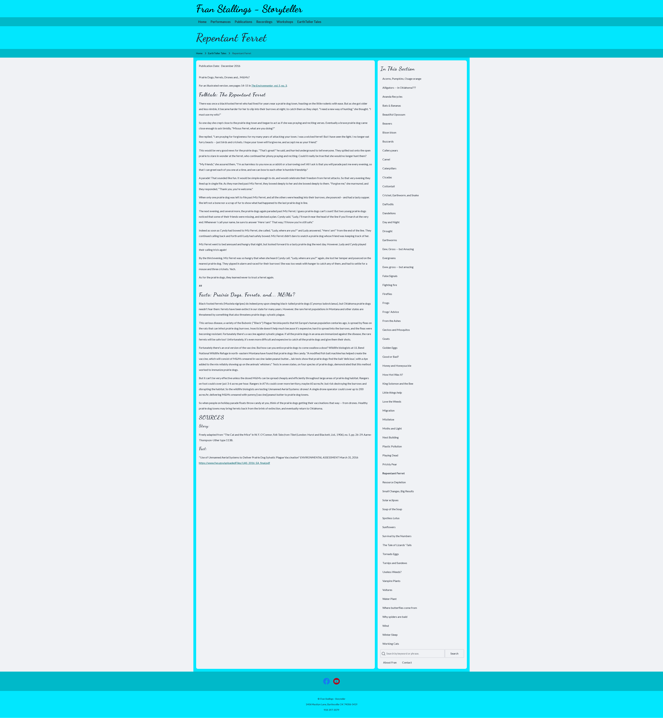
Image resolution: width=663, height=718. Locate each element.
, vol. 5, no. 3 (269, 85)
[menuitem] (202, 21)
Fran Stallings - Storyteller (249, 8)
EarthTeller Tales (217, 53)
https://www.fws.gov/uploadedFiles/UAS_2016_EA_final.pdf (234, 462)
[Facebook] (326, 681)
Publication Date (209, 65)
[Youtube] (336, 681)
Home (199, 53)
